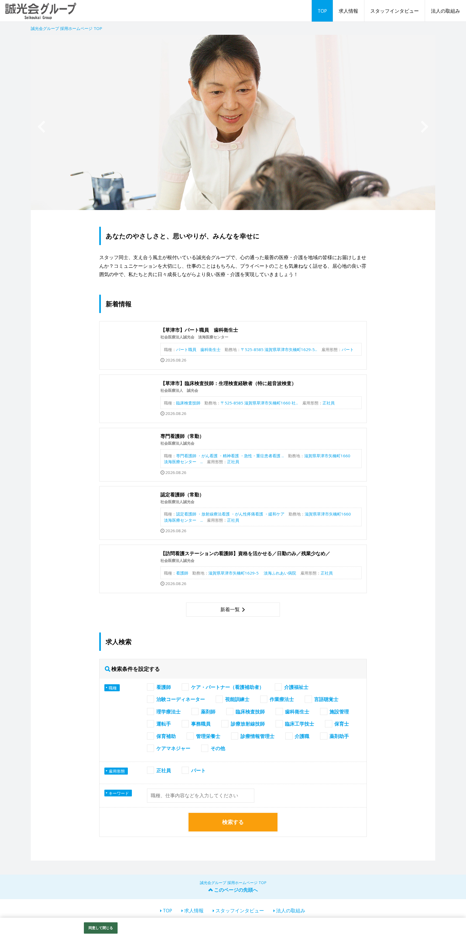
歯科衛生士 (297, 711)
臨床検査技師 (250, 711)
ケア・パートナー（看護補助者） (227, 687)
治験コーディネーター (180, 699)
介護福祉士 (296, 687)
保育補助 (166, 736)
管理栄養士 (208, 736)
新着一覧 (230, 609)
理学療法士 (168, 711)
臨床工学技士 (299, 723)
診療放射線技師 (248, 723)
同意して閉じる (100, 927)
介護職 (302, 736)
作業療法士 (282, 699)
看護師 (163, 687)
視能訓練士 (237, 699)
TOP (322, 11)
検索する (233, 822)
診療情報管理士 (258, 736)
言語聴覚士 (326, 699)
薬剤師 (208, 711)
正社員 (163, 770)
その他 (218, 748)
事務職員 (201, 723)
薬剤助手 (339, 736)
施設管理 (339, 711)
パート (198, 770)
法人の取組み (445, 11)
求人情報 (348, 11)
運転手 (163, 723)
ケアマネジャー (173, 748)
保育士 (341, 723)
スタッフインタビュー (394, 11)
